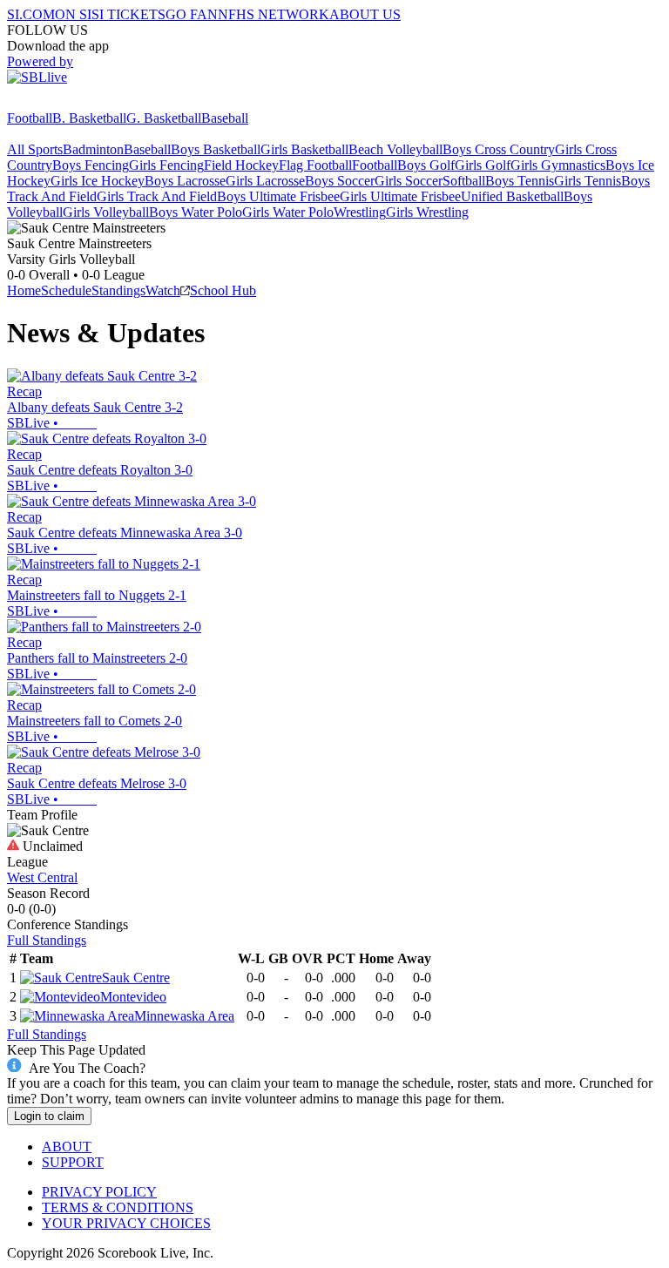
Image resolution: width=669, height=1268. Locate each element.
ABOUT (66, 1146)
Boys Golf (426, 165)
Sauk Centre (136, 977)
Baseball (224, 118)
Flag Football (315, 165)
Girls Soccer (409, 180)
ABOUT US (365, 14)
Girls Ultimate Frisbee (400, 196)
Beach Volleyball (395, 149)
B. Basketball (89, 118)
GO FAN (192, 14)
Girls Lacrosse (265, 180)
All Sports (35, 149)
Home (24, 290)
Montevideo (133, 996)
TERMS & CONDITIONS (117, 1207)
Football (29, 118)
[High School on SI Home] (74, 102)
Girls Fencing (166, 165)
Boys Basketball (215, 149)
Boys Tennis (519, 180)
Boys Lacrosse (185, 180)
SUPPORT (73, 1162)
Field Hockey (241, 165)
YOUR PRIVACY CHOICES (126, 1223)
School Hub (223, 290)
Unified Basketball (512, 196)
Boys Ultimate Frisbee (278, 196)
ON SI (73, 14)
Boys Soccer (340, 180)
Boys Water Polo (195, 212)
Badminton (93, 149)
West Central (42, 877)
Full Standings (46, 940)
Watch (162, 290)
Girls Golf (482, 165)
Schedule (66, 290)
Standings (118, 290)
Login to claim (49, 1116)
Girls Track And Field (157, 196)
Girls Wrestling (427, 212)
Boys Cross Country (499, 149)
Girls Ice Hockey (98, 180)
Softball (464, 180)
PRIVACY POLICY (99, 1191)
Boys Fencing (90, 165)
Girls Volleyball (106, 212)
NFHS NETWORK (273, 14)
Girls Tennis (587, 180)
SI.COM (31, 14)
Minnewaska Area (184, 1015)
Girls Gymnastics (557, 165)
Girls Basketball (304, 149)
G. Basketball (163, 118)
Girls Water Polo (288, 212)
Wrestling (360, 212)
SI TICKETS (128, 14)
